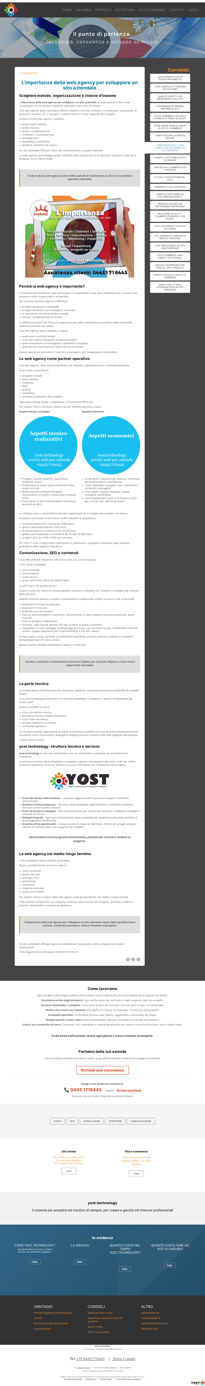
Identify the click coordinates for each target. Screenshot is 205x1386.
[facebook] (128, 959)
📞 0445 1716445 (83, 1089)
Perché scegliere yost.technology (53, 1312)
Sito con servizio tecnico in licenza (170, 227)
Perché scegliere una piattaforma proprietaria (170, 205)
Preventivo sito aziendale (170, 187)
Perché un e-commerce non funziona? (170, 168)
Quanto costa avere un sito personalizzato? (170, 195)
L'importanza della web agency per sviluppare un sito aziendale (170, 148)
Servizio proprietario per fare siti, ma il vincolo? (170, 266)
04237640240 (83, 1368)
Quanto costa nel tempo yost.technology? (125, 1249)
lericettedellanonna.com (154, 1323)
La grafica (80, 1245)
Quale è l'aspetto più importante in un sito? (170, 97)
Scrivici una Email (129, 1090)
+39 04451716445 (90, 1358)
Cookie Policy (91, 1379)
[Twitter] (138, 959)
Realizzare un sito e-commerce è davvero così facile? (170, 216)
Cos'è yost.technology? (35, 1245)
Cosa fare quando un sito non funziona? (170, 246)
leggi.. (35, 1261)
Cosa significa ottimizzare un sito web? (170, 87)
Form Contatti (123, 1358)
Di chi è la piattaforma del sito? (170, 178)
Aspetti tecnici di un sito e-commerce (170, 276)
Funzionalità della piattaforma (51, 1323)
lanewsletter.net (150, 1312)
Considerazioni (27, 72)
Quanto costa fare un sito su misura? (170, 158)
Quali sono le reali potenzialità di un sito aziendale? (170, 287)
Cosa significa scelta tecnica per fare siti (170, 78)
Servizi (38, 1318)
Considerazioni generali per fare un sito (170, 107)
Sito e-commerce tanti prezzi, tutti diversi (170, 256)
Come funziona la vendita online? (170, 136)
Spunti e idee (95, 1326)
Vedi (68, 1171)
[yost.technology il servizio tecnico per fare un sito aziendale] (198, 1384)
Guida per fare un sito (100, 1312)
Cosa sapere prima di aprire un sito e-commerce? (170, 127)
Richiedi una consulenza (102, 1070)
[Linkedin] (133, 959)
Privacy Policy (106, 1379)
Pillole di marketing (98, 1332)
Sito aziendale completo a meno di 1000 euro (170, 237)
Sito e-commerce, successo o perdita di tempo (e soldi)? (170, 117)
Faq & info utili (149, 1328)
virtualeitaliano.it (150, 1318)
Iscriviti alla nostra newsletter (129, 1379)
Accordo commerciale (73, 1379)
